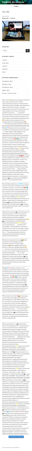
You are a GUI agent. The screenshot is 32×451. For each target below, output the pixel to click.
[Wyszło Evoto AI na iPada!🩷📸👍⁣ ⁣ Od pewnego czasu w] (16, 308)
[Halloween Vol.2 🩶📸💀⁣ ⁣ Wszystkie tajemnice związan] (16, 364)
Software (4, 66)
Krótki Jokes (5, 63)
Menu (16, 6)
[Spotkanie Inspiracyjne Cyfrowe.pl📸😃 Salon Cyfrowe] (16, 252)
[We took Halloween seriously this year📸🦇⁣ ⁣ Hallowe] (16, 392)
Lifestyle (4, 60)
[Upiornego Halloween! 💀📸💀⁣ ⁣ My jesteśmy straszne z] (16, 336)
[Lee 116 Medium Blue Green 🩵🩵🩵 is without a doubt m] (16, 196)
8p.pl (11, 81)
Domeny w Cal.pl (12, 93)
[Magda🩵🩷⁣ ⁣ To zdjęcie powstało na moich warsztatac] (16, 280)
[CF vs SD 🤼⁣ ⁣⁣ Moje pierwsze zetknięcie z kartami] (16, 112)
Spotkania (5, 69)
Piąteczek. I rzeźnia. (8, 18)
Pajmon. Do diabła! (13, 2)
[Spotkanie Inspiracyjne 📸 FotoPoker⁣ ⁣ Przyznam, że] (16, 224)
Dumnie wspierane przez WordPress (10, 447)
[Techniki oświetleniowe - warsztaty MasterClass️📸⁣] (16, 420)
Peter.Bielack (5, 81)
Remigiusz (5, 84)
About (4, 72)
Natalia (4, 90)
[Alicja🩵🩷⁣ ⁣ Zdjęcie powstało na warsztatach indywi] (16, 140)
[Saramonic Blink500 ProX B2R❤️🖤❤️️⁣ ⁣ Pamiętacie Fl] (16, 168)
